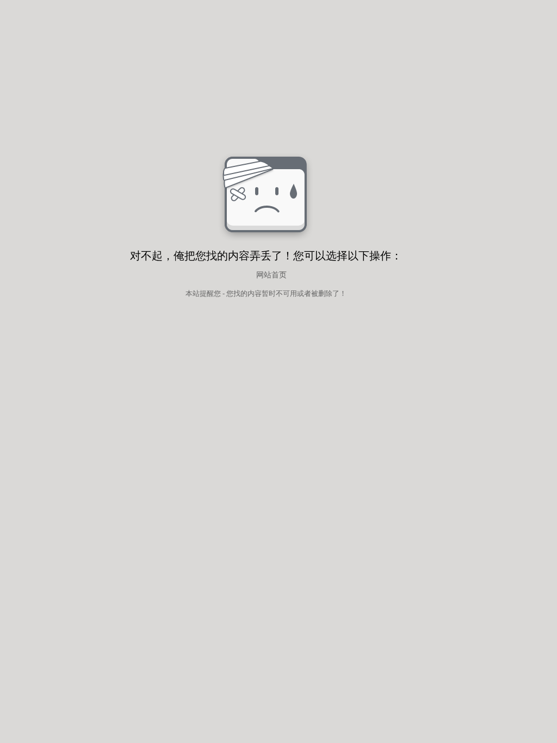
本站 (192, 293)
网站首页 (271, 275)
